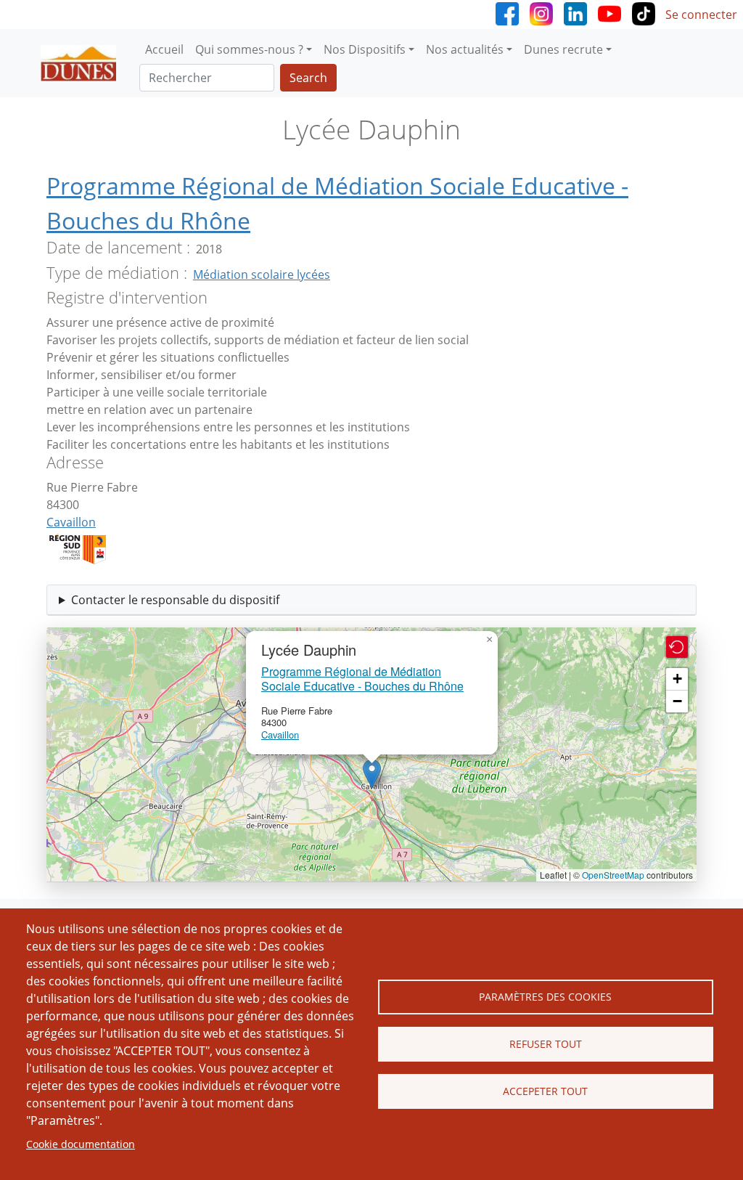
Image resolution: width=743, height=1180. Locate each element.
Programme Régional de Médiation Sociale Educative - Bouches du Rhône (362, 678)
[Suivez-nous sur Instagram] (541, 12)
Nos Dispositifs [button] (365, 49)
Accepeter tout (545, 1091)
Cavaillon (71, 522)
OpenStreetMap (613, 874)
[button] (372, 774)
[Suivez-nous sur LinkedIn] (575, 12)
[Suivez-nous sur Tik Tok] (643, 12)
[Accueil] (84, 63)
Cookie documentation (80, 1144)
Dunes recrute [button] (563, 49)
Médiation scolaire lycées (261, 274)
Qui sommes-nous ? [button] (249, 49)
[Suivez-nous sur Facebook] (507, 12)
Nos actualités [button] (465, 49)
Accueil (164, 49)
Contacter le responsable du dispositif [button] (175, 600)
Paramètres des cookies (545, 997)
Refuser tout (545, 1044)
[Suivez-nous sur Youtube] (609, 12)
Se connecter (701, 15)
